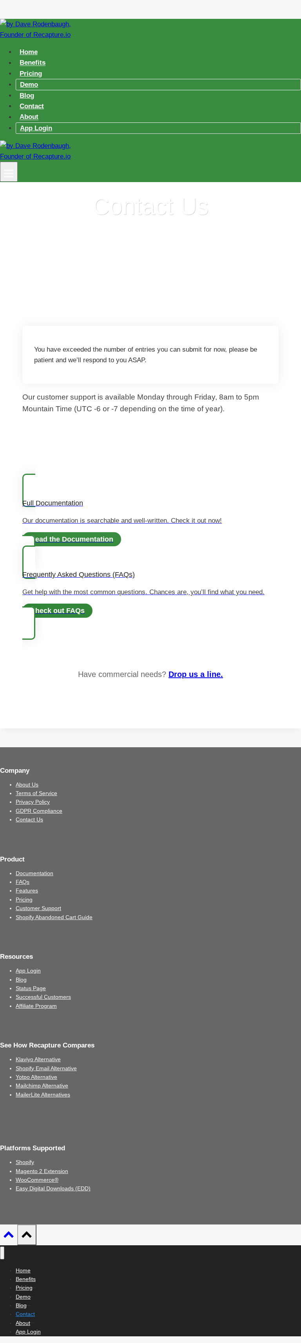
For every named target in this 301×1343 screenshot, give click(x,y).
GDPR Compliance (39, 811)
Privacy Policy (33, 802)
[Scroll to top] (8, 1236)
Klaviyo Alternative (38, 1059)
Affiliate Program (36, 1006)
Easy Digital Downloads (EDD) (53, 1188)
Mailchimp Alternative (42, 1085)
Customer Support (38, 908)
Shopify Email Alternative (46, 1068)
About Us (27, 784)
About (29, 117)
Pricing (31, 73)
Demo (29, 84)
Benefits (32, 63)
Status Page (31, 988)
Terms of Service (36, 793)
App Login (36, 128)
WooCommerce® (37, 1180)
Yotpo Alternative (36, 1077)
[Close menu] (2, 1252)
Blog (27, 95)
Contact (32, 106)
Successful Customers (43, 997)
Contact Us (29, 819)
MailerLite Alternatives (43, 1094)
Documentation (34, 873)
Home (29, 52)
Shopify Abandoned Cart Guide (54, 917)
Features (27, 890)
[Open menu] (9, 172)
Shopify (25, 1162)
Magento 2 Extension (42, 1171)
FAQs (22, 882)
